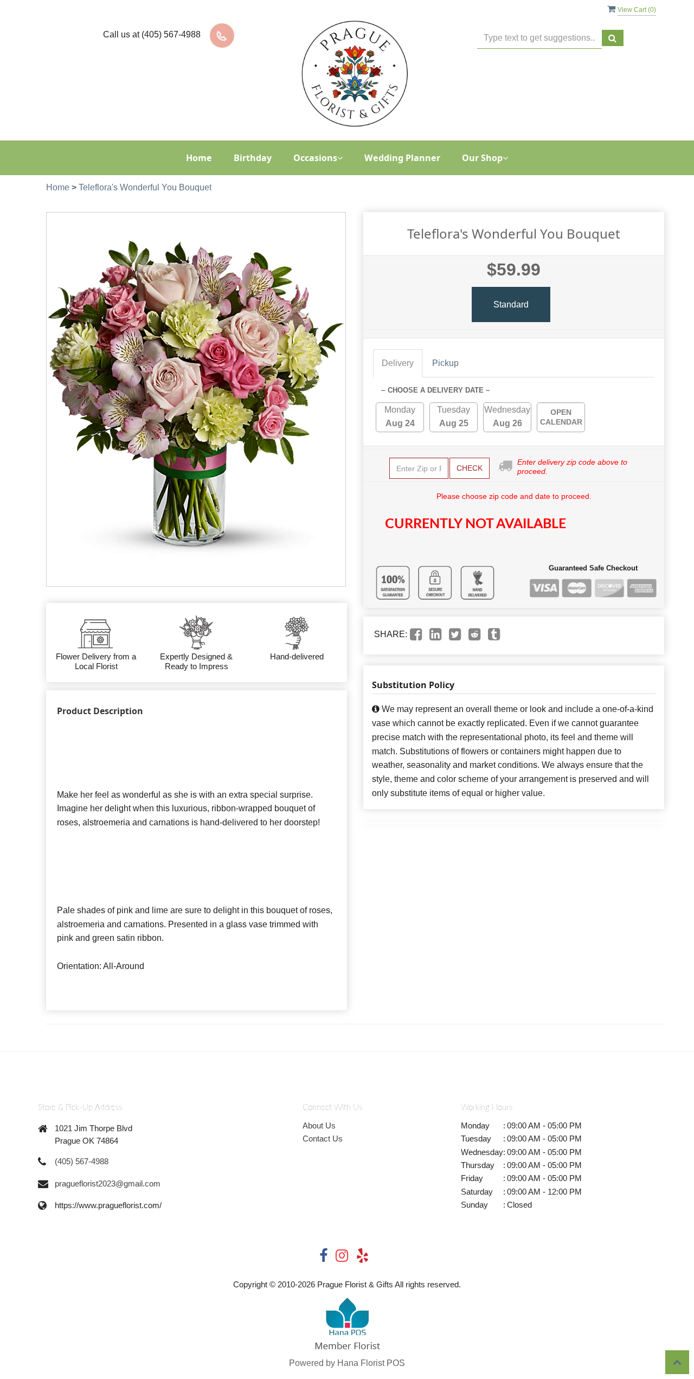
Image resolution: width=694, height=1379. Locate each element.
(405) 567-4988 (81, 1161)
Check (470, 468)
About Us (319, 1125)
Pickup (445, 363)
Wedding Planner (402, 158)
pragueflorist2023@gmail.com (107, 1183)
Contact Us (323, 1138)
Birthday (253, 158)
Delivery (398, 363)
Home (199, 158)
